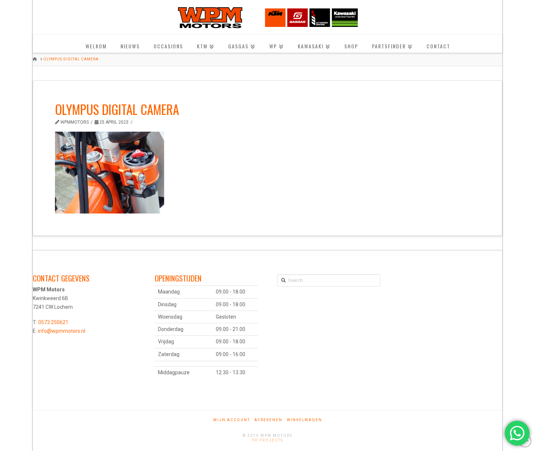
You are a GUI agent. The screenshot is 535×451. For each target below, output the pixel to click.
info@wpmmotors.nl (61, 331)
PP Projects (267, 440)
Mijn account (231, 420)
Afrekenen (268, 420)
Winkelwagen (304, 420)
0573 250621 (53, 322)
